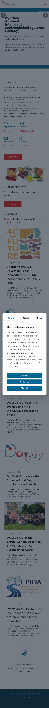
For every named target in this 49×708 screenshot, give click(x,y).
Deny (24, 375)
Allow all (24, 388)
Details (25, 318)
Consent (11, 318)
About (39, 318)
